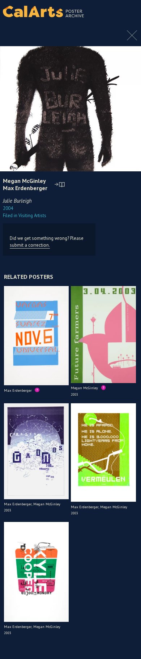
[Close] (132, 38)
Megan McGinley (24, 180)
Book (128, 18)
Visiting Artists (24, 215)
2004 (8, 208)
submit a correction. (30, 245)
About (129, 11)
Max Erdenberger (25, 188)
